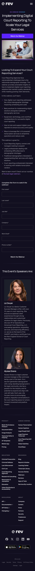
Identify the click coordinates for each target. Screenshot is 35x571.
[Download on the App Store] (11, 547)
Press (20, 507)
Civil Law (5, 468)
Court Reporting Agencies (7, 472)
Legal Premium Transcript (23, 435)
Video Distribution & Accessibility (8, 488)
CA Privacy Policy (28, 562)
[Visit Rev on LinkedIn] (22, 539)
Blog (19, 459)
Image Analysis (7, 433)
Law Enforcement (7, 465)
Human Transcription (25, 425)
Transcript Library (24, 468)
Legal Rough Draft (24, 431)
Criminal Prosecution (8, 459)
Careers (20, 504)
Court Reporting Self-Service (25, 439)
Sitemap (15, 565)
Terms (14, 562)
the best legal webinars (12, 174)
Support (20, 520)
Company (21, 501)
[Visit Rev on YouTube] (28, 539)
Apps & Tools (22, 481)
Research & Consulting (9, 476)
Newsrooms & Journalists (6, 480)
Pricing (4, 447)
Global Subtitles (23, 444)
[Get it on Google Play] (24, 547)
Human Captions (23, 428)
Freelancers (22, 517)
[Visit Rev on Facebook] (6, 539)
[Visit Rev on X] (12, 539)
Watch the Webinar (17, 36)
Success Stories (23, 472)
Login (20, 565)
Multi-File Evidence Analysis (8, 425)
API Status (6, 507)
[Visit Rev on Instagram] (17, 539)
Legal (3, 562)
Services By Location (25, 484)
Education (5, 484)
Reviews (21, 478)
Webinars (21, 475)
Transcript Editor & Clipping (8, 436)
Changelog (6, 511)
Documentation (7, 504)
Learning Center (23, 465)
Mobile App (5, 444)
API (3, 501)
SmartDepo (22, 447)
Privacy (20, 562)
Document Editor (7, 429)
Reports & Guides (23, 462)
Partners (21, 511)
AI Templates (6, 440)
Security (21, 514)
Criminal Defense (7, 462)
